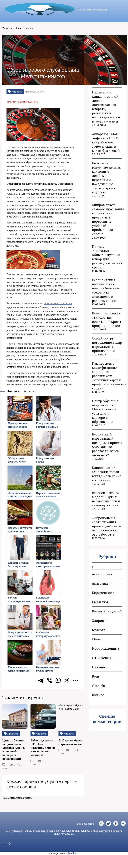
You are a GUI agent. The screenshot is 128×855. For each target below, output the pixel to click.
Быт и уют (100, 602)
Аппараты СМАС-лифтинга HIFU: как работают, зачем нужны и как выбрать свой (106, 142)
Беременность (103, 593)
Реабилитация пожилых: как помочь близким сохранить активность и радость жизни (105, 290)
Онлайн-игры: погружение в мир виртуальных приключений (107, 344)
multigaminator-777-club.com (58, 303)
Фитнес (98, 695)
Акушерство (102, 574)
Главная (8, 28)
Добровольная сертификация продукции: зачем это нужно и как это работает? (106, 526)
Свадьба (98, 686)
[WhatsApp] (58, 680)
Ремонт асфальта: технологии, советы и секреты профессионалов (106, 319)
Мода (96, 639)
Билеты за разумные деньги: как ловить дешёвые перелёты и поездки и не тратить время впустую (106, 177)
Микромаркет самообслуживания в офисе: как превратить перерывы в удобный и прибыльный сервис (107, 219)
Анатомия (100, 583)
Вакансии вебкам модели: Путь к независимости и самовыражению (106, 499)
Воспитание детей (107, 611)
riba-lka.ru (73, 853)
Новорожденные (105, 648)
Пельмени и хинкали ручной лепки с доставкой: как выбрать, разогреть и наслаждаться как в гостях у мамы (106, 106)
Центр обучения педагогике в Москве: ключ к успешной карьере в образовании (105, 411)
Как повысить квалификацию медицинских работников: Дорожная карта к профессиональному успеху (107, 375)
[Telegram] (41, 680)
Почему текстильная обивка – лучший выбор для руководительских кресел (107, 256)
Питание (99, 667)
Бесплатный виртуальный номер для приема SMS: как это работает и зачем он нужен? (107, 444)
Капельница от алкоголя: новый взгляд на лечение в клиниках (107, 474)
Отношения (101, 658)
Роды (96, 676)
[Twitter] (67, 680)
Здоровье (99, 620)
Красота (25, 28)
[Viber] (50, 680)
